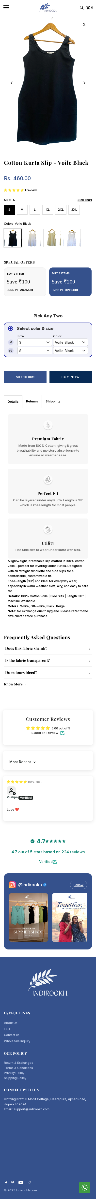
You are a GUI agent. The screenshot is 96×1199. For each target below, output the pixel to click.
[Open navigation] (19, 7)
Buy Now (71, 377)
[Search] (82, 7)
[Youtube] (20, 1183)
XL (48, 209)
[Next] (84, 82)
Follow (78, 885)
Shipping (53, 401)
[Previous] (11, 82)
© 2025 (10, 1190)
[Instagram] (29, 1183)
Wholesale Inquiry (17, 1041)
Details (13, 401)
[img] (17, 782)
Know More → (15, 684)
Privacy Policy (14, 1073)
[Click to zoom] (84, 24)
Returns (32, 401)
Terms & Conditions (18, 1068)
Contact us (11, 1035)
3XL (74, 209)
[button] (14, 190)
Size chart (85, 200)
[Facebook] (5, 1183)
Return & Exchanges (18, 1063)
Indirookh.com (26, 1190)
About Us (10, 1023)
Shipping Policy (15, 1078)
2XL (61, 209)
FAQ (7, 1029)
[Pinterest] (12, 1183)
